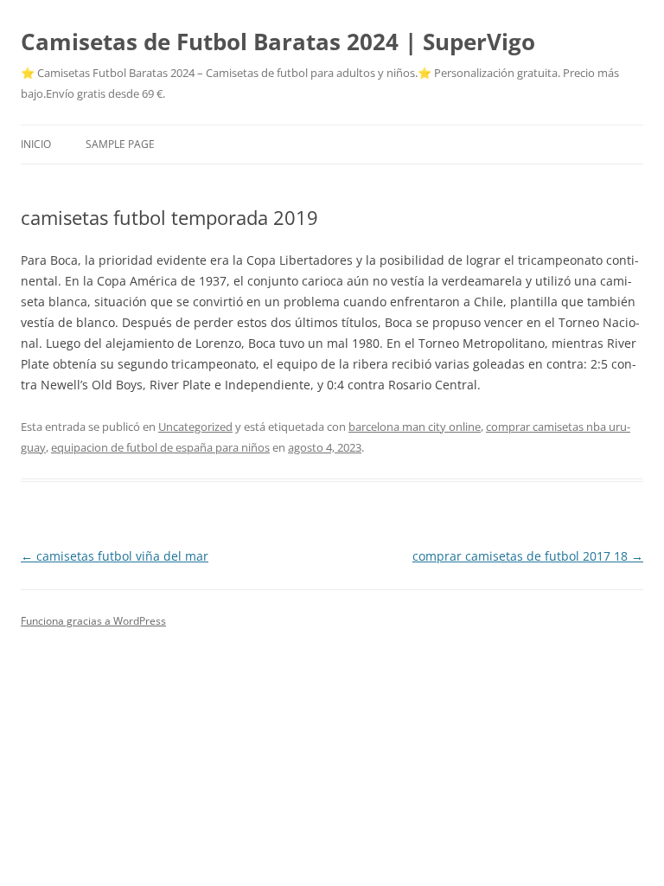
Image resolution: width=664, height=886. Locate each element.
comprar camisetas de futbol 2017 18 (527, 556)
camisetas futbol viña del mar (114, 556)
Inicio (36, 144)
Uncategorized (195, 426)
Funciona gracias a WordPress (93, 620)
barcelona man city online (414, 426)
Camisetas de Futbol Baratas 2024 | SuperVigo (278, 41)
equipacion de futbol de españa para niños (160, 447)
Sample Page (120, 144)
